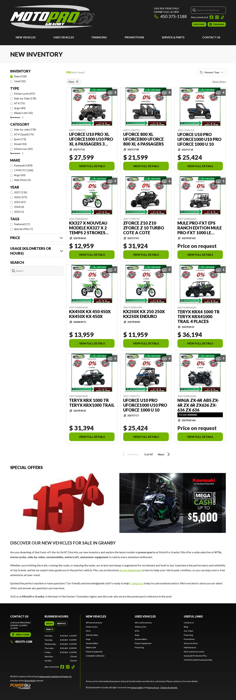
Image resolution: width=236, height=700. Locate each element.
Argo (88, 639)
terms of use (153, 687)
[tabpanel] (61, 648)
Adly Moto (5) (22, 179)
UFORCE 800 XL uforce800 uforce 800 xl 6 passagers (143, 139)
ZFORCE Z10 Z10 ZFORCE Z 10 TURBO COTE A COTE (143, 228)
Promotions (134, 37)
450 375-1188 (173, 16)
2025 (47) (20, 202)
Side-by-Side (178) (25, 98)
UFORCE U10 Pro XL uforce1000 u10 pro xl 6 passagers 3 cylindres (91, 139)
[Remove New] (77, 82)
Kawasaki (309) (23, 165)
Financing (99, 37)
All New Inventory (94, 622)
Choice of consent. (169, 687)
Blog (186, 626)
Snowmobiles (92, 643)
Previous (133, 454)
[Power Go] (41, 686)
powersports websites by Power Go (55, 676)
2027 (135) (20, 192)
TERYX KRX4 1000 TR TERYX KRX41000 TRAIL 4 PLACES (198, 316)
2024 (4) (19, 206)
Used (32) (20, 81)
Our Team (188, 631)
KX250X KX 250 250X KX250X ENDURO (144, 314)
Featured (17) (22, 224)
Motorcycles (92, 626)
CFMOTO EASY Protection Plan (198, 660)
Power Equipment (94, 651)
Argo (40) (19, 108)
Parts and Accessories (194, 651)
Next (161, 454)
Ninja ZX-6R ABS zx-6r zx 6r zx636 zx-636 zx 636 (198, 405)
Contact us (136, 583)
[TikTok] (222, 17)
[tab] (49, 623)
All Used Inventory (143, 622)
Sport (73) (20, 139)
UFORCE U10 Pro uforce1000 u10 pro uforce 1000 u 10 (199, 139)
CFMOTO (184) (23, 170)
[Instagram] (217, 17)
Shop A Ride (29, 680)
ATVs (88, 631)
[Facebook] (211, 17)
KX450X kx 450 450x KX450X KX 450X (90, 314)
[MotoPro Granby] (52, 16)
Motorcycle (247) (24, 93)
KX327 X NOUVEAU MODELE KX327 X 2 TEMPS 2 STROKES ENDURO (88, 228)
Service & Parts (173, 37)
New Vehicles (26, 37)
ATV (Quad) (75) (24, 134)
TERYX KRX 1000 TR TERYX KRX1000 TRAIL (92, 403)
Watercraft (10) (23, 112)
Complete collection (95, 655)
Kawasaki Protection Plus (195, 655)
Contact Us (211, 37)
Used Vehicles (63, 37)
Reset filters (219, 81)
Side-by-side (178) (25, 129)
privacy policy (137, 687)
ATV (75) (19, 103)
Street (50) (20, 144)
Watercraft (91, 647)
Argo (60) (19, 175)
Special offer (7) (23, 228)
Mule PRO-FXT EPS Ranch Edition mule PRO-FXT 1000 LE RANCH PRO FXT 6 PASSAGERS (199, 228)
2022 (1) (19, 211)
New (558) (20, 76)
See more (15, 117)
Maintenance (190, 647)
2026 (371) (20, 197)
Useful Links (193, 616)
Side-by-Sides (92, 635)
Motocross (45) (23, 148)
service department (130, 570)
